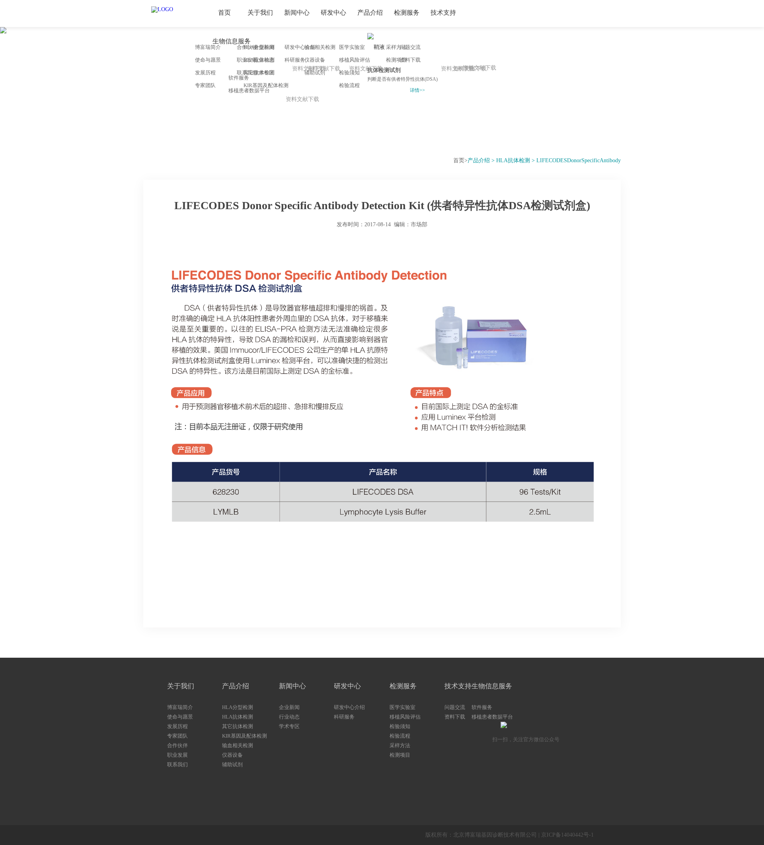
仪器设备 (232, 755)
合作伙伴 (177, 745)
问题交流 (410, 47)
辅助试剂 (232, 764)
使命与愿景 (180, 717)
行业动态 (289, 717)
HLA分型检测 (237, 707)
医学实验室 (352, 47)
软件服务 (238, 78)
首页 (458, 160)
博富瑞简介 (180, 707)
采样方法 (400, 745)
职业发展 (177, 755)
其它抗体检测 (237, 726)
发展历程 (177, 726)
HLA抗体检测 (237, 717)
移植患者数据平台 (249, 90)
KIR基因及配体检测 (244, 736)
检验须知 (349, 73)
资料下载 (410, 60)
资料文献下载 (470, 69)
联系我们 (177, 764)
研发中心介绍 (349, 707)
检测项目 (400, 755)
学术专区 (289, 726)
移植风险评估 (354, 60)
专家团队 (177, 736)
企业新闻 (289, 707)
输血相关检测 (237, 745)
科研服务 (344, 717)
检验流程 (349, 85)
